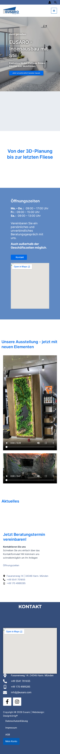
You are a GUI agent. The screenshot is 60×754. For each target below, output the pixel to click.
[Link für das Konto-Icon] (49, 2)
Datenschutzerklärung (16, 721)
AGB (7, 734)
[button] (55, 2)
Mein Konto (11, 741)
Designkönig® (10, 715)
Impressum (11, 727)
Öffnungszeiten (11, 565)
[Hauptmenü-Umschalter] (54, 11)
